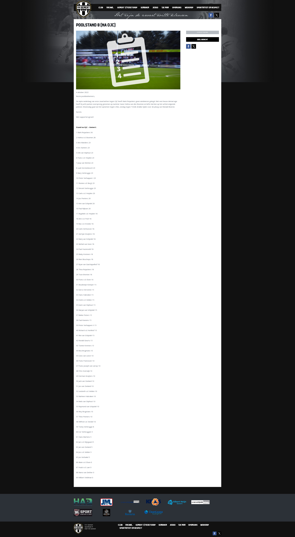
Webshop (189, 7)
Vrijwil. (110, 7)
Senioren (145, 7)
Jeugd (155, 7)
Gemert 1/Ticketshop (127, 7)
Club (101, 7)
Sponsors (176, 7)
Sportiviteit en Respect (208, 7)
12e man (165, 7)
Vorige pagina (202, 32)
